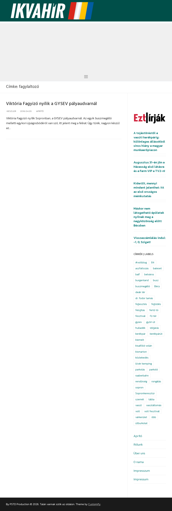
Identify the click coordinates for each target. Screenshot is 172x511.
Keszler (11, 111)
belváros (149, 274)
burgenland (142, 280)
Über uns (139, 453)
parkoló (153, 369)
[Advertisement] (86, 46)
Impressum (141, 479)
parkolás (140, 369)
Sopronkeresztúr (145, 393)
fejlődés (156, 304)
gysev (138, 322)
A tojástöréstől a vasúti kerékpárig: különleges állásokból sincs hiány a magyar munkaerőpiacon (149, 141)
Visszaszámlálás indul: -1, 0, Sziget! (150, 240)
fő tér (153, 316)
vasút (138, 405)
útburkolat (141, 423)
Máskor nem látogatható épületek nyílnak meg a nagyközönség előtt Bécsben (149, 217)
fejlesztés (141, 304)
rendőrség (141, 381)
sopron (139, 387)
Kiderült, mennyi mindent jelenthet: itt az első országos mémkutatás (149, 189)
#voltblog (141, 262)
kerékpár (140, 334)
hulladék (140, 328)
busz (156, 280)
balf (137, 274)
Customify (94, 504)
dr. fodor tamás (144, 298)
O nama (139, 462)
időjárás (154, 328)
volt (137, 411)
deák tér (140, 292)
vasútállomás (153, 405)
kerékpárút (156, 334)
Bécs (157, 286)
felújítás (140, 310)
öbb (154, 417)
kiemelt (139, 340)
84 (152, 262)
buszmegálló (142, 286)
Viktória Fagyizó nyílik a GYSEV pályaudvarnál (51, 104)
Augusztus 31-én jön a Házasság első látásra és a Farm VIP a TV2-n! (149, 166)
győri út (150, 322)
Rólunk (138, 444)
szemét (139, 399)
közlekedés (141, 358)
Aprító (39, 111)
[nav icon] (86, 76)
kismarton (141, 352)
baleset (157, 268)
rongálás (156, 381)
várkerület (141, 417)
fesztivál (140, 316)
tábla (151, 399)
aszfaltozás (142, 268)
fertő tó (153, 310)
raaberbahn (142, 375)
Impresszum (142, 470)
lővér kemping (143, 364)
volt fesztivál (152, 411)
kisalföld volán (143, 346)
